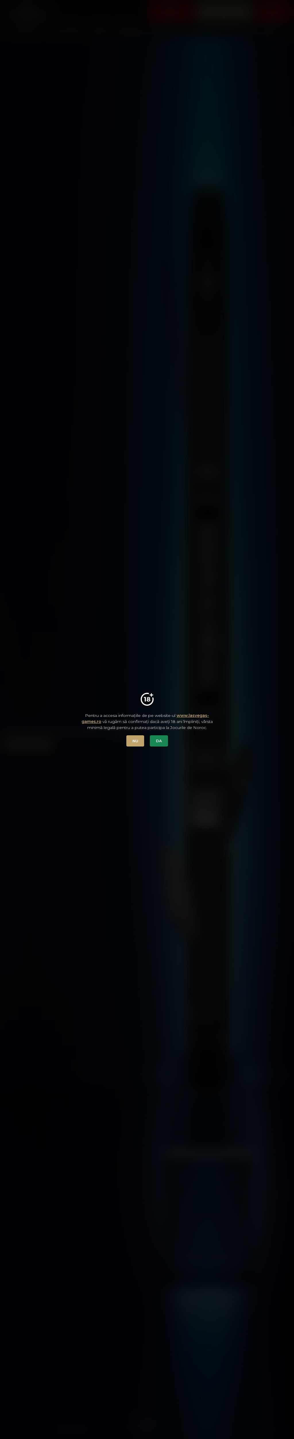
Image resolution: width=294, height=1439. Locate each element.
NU (135, 740)
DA (159, 740)
